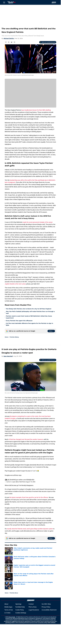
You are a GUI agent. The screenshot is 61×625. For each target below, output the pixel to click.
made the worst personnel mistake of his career (38, 222)
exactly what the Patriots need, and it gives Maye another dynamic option (30, 529)
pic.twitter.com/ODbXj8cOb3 (25, 480)
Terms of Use (8, 610)
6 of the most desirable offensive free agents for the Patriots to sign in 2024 (29, 324)
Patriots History (14, 337)
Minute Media (11, 617)
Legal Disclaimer (34, 610)
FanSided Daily (20, 607)
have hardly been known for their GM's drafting (36, 110)
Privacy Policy (46, 607)
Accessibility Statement (49, 610)
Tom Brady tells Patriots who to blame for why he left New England (28, 309)
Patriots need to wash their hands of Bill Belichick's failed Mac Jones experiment (29, 317)
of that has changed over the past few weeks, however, (26, 439)
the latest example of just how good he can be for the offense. (29, 497)
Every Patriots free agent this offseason (19, 320)
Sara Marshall (8, 356)
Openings (18, 604)
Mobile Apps (8, 607)
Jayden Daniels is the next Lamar (15, 284)
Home (6, 337)
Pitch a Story (33, 607)
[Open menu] (4, 2)
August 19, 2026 (30, 482)
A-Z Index (7, 613)
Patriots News (14, 593)
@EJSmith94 (11, 480)
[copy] (14, 42)
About (6, 604)
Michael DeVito (9, 38)
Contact (31, 604)
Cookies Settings (20, 613)
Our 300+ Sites (46, 604)
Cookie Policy (19, 610)
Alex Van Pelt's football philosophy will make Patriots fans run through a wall (30, 312)
